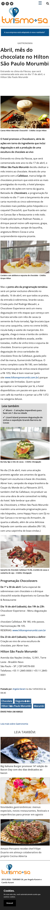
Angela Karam (18, 689)
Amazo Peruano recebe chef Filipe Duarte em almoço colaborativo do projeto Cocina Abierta (20, 852)
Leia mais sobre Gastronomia (14, 723)
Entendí (10, 903)
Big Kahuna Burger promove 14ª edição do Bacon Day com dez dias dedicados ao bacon (24, 769)
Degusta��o (22, 701)
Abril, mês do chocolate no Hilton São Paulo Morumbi (24, 56)
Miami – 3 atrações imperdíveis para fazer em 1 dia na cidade (22, 411)
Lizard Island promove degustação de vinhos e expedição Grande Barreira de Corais (23, 420)
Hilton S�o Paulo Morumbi (16, 706)
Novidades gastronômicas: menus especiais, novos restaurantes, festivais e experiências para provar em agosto (24, 810)
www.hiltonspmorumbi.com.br (21, 377)
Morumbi (39, 706)
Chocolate (6, 701)
